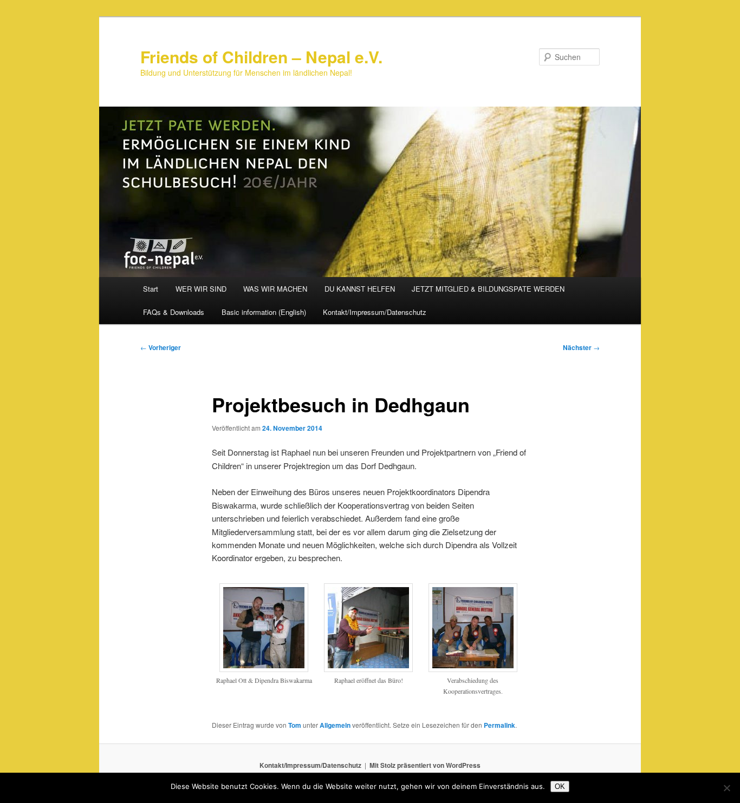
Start (150, 289)
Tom (294, 725)
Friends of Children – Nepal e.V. (261, 56)
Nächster (581, 347)
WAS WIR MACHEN (275, 289)
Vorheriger (160, 347)
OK (560, 786)
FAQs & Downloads (173, 312)
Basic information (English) (264, 312)
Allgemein (335, 725)
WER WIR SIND (201, 289)
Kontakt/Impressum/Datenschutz (374, 312)
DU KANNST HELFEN (359, 289)
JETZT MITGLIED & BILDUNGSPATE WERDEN (488, 289)
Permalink (499, 725)
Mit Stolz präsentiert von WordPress (425, 765)
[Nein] (726, 787)
